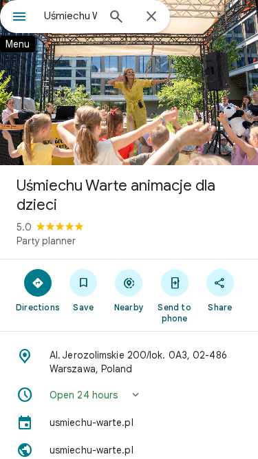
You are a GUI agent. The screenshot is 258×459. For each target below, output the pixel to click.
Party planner (46, 241)
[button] (129, 395)
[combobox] (70, 16)
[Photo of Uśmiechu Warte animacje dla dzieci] (129, 82)
